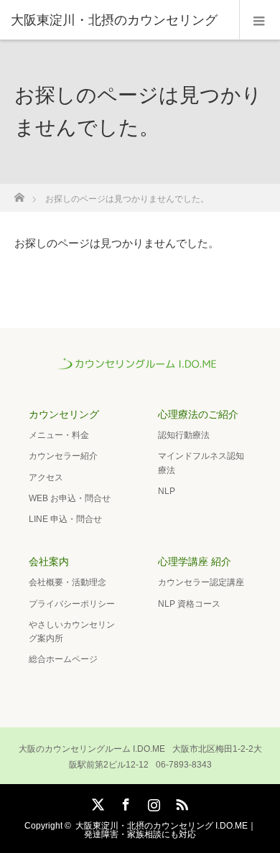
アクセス (46, 477)
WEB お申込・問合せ (70, 498)
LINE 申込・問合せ (65, 519)
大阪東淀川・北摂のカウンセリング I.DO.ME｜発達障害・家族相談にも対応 (165, 830)
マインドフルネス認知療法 (201, 463)
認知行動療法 (184, 435)
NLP (166, 491)
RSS (180, 802)
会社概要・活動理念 (67, 582)
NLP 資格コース (189, 604)
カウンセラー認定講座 (201, 582)
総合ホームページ (63, 659)
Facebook (124, 802)
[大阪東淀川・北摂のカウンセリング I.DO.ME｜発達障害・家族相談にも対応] (140, 368)
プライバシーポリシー (72, 604)
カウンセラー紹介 (63, 456)
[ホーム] (19, 193)
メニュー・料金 (59, 435)
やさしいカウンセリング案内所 (72, 631)
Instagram (152, 802)
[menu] (259, 20)
